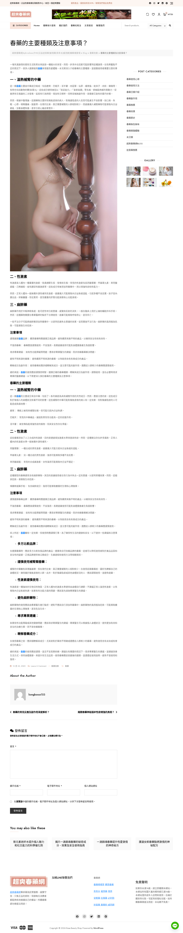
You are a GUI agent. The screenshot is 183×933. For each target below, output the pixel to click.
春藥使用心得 (133, 79)
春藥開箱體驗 (133, 130)
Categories (22, 25)
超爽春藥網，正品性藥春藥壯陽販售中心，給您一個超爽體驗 (35, 3)
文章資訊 (88, 25)
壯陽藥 (104, 898)
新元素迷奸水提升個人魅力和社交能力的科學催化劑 (28, 843)
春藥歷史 (131, 117)
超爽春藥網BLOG (135, 143)
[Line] (175, 925)
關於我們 (63, 25)
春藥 (67, 666)
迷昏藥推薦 (132, 150)
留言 (13, 746)
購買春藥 (109, 884)
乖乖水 (97, 891)
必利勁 (111, 898)
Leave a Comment (38, 666)
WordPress (98, 928)
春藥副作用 (132, 98)
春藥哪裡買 (99, 884)
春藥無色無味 (133, 124)
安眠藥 (97, 898)
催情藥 (104, 891)
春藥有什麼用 (49, 25)
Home (37, 25)
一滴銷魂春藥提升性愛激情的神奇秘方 (112, 843)
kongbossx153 (37, 694)
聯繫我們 (100, 25)
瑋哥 (110, 891)
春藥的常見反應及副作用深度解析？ (31, 712)
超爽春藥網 (15, 892)
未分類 (130, 137)
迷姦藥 (97, 904)
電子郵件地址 (54, 786)
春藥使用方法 (133, 85)
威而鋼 (111, 904)
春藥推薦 (131, 105)
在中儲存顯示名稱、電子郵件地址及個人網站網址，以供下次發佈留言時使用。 (55, 801)
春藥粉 (104, 904)
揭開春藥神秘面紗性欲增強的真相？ (96, 712)
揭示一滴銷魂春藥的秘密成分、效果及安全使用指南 (70, 843)
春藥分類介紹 (133, 92)
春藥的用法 (76, 25)
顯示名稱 (15, 786)
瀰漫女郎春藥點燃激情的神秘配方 (154, 843)
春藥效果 (55, 666)
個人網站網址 (90, 786)
